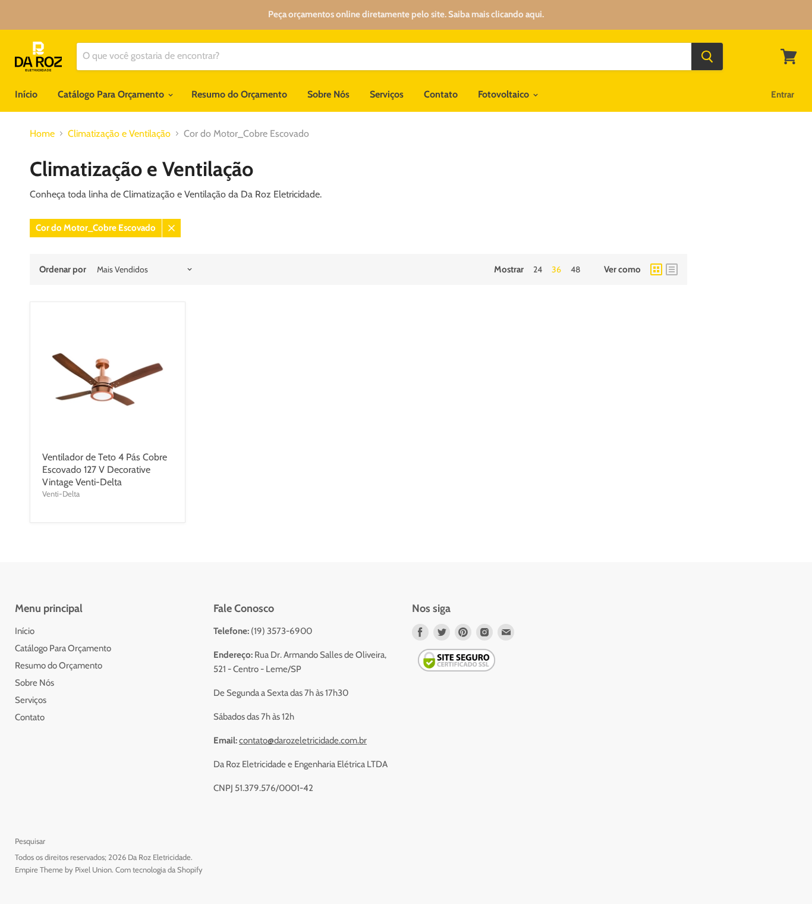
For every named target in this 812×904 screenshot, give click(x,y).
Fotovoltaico (504, 94)
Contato (441, 94)
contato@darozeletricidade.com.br (303, 740)
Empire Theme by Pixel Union (63, 869)
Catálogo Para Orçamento (112, 94)
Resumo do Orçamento (239, 94)
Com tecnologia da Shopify (159, 869)
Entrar (782, 94)
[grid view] (656, 269)
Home (42, 133)
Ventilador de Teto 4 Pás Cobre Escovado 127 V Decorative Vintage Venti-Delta (104, 469)
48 (575, 269)
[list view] (672, 269)
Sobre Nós (328, 94)
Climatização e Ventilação (119, 133)
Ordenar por (62, 270)
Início (26, 94)
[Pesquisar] (707, 56)
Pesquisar (30, 841)
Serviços (387, 94)
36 (556, 269)
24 (537, 269)
